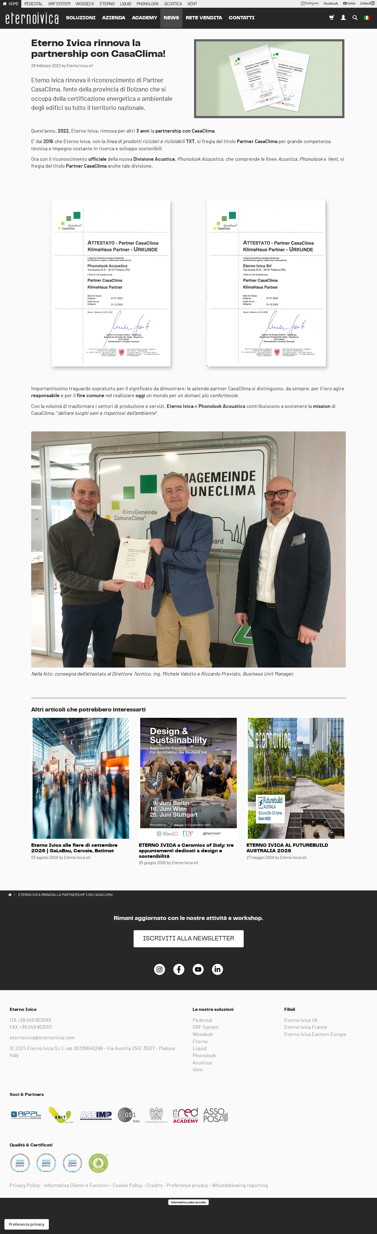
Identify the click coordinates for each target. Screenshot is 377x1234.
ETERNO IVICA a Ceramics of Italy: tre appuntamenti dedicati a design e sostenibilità (186, 851)
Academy (144, 17)
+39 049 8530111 (35, 1027)
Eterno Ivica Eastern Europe (315, 1034)
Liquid (199, 1048)
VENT (192, 4)
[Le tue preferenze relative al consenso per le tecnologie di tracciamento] (26, 1224)
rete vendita (204, 17)
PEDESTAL (33, 4)
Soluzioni (80, 17)
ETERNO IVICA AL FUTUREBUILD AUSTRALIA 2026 (287, 848)
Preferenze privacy (187, 1185)
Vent (198, 1069)
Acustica (202, 1063)
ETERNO (107, 4)
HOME (14, 4)
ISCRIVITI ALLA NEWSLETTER (188, 938)
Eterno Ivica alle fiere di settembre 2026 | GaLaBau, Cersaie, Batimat (74, 848)
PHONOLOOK (148, 4)
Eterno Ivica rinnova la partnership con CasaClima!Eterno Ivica (31, 18)
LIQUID (125, 4)
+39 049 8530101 (34, 1020)
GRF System (206, 1027)
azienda (113, 17)
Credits (154, 1185)
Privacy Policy (25, 1185)
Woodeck (203, 1034)
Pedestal (202, 1020)
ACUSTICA (173, 4)
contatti (241, 17)
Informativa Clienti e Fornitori (76, 1185)
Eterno (200, 1041)
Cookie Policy (127, 1185)
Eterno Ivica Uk (301, 1020)
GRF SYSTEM (59, 4)
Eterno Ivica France (305, 1027)
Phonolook (204, 1055)
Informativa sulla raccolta (188, 1202)
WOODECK (85, 4)
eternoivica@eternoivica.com (42, 1037)
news (171, 17)
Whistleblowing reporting (240, 1185)
